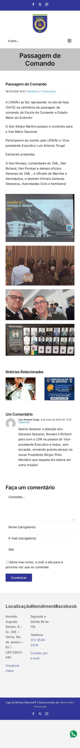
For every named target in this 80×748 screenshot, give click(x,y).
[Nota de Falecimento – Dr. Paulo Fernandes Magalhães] (21, 379)
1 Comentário (48, 91)
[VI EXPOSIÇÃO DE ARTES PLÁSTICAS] (59, 379)
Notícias (33, 91)
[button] (8, 389)
